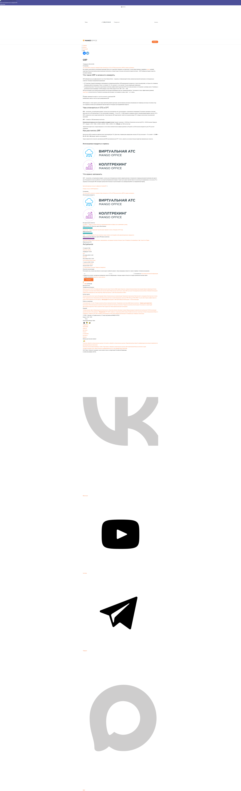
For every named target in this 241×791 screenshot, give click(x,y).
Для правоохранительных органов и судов (136, 346)
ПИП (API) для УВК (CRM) (132, 297)
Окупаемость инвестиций (146, 304)
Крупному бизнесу (113, 310)
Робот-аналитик (98, 306)
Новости (85, 328)
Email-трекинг (136, 304)
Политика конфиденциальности (104, 348)
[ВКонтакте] (84, 53)
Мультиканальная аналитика (96, 304)
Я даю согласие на (94, 277)
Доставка (85, 330)
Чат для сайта (141, 297)
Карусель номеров (125, 289)
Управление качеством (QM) (124, 303)
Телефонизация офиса (88, 310)
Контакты (85, 335)
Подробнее (2, 4)
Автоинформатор (91, 292)
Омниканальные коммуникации (115, 296)
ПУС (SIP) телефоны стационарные (114, 311)
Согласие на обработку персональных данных (115, 343)
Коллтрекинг (86, 304)
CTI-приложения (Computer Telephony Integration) (94, 267)
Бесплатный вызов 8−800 (144, 310)
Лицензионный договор (131, 343)
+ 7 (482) (106, 22)
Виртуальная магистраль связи (117, 290)
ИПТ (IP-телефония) (96, 289)
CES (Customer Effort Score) (89, 260)
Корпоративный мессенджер (137, 289)
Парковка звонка (87, 249)
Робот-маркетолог (106, 306)
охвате (148, 69)
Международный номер (132, 310)
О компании (85, 333)
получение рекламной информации (149, 273)
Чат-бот (93, 303)
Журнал (85, 337)
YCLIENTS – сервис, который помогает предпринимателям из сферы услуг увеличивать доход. (105, 224)
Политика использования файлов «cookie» (93, 346)
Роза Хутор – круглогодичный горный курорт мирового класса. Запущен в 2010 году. (103, 229)
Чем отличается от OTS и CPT (107, 67)
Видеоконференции (148, 289)
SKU (84, 253)
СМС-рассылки (129, 290)
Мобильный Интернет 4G (122, 313)
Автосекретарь (99, 292)
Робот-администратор (88, 297)
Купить (155, 41)
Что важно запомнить (129, 67)
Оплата (84, 331)
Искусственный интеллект (110, 303)
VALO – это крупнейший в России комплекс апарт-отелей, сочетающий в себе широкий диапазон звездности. (108, 235)
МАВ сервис (118, 289)
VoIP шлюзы (113, 313)
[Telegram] (87, 53)
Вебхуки (121, 299)
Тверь (86, 22)
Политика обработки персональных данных (93, 343)
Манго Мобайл (147, 290)
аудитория (85, 92)
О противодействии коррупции (120, 348)
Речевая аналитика (99, 303)
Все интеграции (135, 299)
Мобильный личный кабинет (103, 290)
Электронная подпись (88, 264)
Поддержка (116, 22)
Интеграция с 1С (127, 299)
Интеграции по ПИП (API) (113, 299)
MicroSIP (85, 257)
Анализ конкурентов (108, 304)
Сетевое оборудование (148, 311)
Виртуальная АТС (87, 289)
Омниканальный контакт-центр (90, 296)
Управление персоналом (128, 296)
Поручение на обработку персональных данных (114, 346)
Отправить (88, 279)
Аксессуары (141, 313)
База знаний (113, 297)
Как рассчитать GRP (119, 67)
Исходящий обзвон (102, 296)
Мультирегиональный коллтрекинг (119, 306)
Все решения (95, 311)
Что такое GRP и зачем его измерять (91, 67)
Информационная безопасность (101, 310)
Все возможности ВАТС (120, 292)
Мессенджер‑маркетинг (88, 306)
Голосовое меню (93, 290)
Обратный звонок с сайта (109, 292)
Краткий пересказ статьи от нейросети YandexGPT (95, 186)
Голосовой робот (87, 303)
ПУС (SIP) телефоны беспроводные (101, 313)
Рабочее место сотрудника (140, 296)
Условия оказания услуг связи (90, 348)
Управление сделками (121, 297)
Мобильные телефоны (133, 313)
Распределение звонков (138, 290)
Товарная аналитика (128, 304)
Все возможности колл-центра (94, 299)
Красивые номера (122, 310)
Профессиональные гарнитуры (135, 311)
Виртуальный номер (105, 289)
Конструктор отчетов (152, 296)
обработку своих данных (99, 277)
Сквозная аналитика (118, 304)
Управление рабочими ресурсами (102, 297)
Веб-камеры (125, 311)
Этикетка (112, 289)
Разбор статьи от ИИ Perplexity (90, 188)
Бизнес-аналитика (135, 303)
